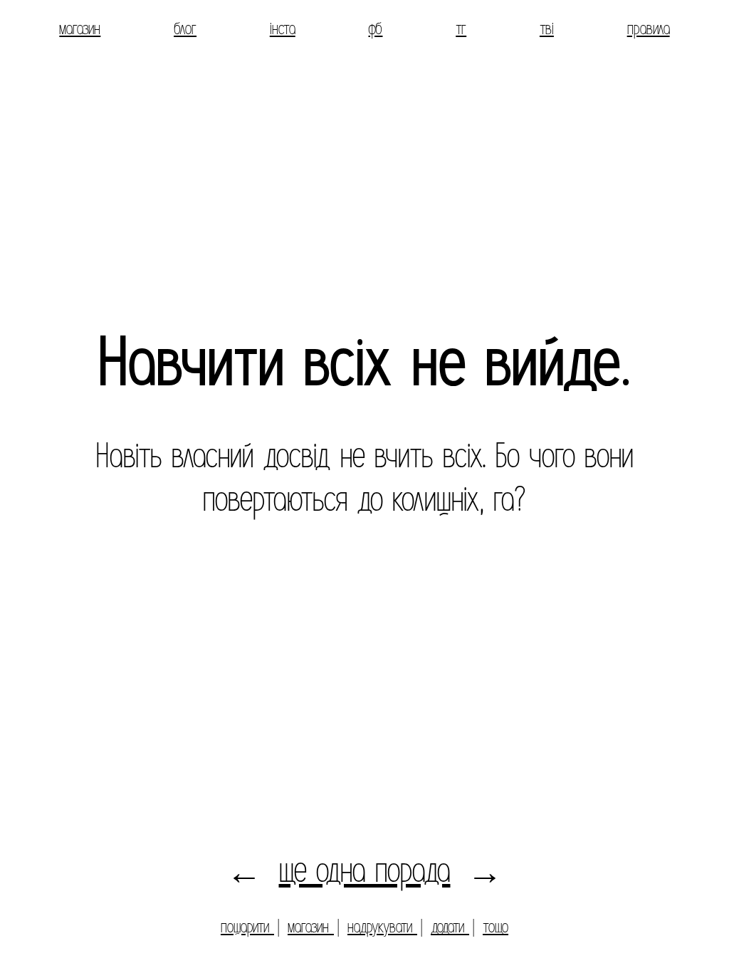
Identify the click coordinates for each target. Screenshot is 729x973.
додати (450, 927)
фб (375, 28)
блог (185, 28)
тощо (495, 927)
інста (282, 28)
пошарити (247, 927)
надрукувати (382, 927)
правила (648, 28)
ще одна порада (365, 870)
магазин (79, 28)
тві (547, 28)
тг (461, 28)
